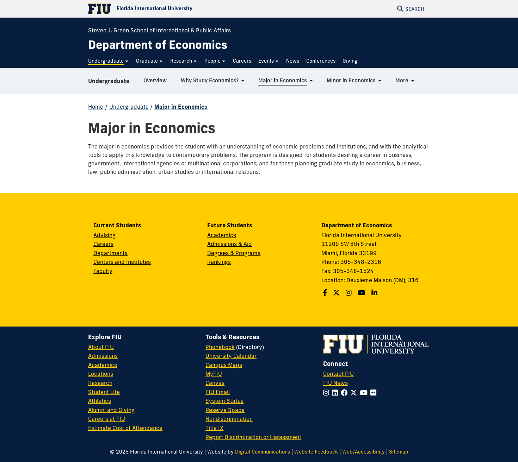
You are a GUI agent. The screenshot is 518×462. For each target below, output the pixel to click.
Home (95, 106)
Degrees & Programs (233, 253)
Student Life (104, 391)
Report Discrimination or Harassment (253, 437)
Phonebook (220, 346)
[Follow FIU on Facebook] (345, 393)
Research (100, 382)
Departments (110, 253)
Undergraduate (108, 80)
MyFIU (213, 373)
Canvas (214, 382)
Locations (100, 373)
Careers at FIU (106, 418)
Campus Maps (223, 364)
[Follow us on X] (337, 292)
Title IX (214, 427)
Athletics (99, 400)
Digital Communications (262, 452)
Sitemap (398, 452)
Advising (104, 235)
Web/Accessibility (363, 452)
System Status (224, 400)
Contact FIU (338, 373)
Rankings (219, 261)
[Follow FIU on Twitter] (355, 393)
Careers (103, 243)
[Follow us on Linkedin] (375, 292)
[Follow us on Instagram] (349, 292)
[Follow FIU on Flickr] (374, 393)
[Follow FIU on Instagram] (327, 393)
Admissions (103, 355)
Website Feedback (316, 452)
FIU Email (217, 391)
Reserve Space (225, 409)
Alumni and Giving (111, 409)
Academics (221, 235)
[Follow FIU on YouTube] (365, 393)
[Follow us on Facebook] (325, 292)
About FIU (101, 346)
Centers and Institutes (122, 261)
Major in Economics (181, 106)
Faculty (102, 270)
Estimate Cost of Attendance (125, 427)
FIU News (335, 382)
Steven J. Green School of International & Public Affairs (159, 30)
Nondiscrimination (229, 418)
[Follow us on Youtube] (362, 292)
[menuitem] (108, 61)
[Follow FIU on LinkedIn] (336, 393)
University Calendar (231, 355)
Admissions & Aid (229, 243)
